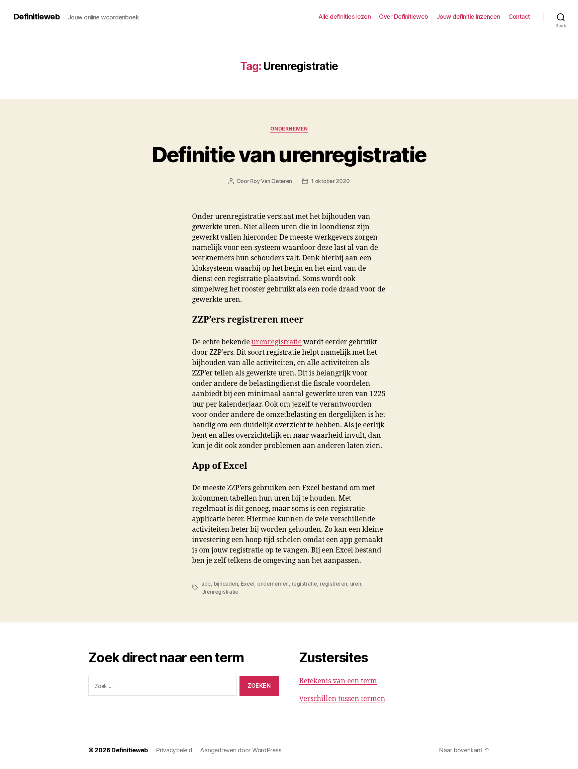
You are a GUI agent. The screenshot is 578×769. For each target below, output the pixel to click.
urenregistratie (277, 342)
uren (355, 583)
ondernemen (273, 583)
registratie (304, 583)
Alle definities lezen (344, 16)
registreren (333, 583)
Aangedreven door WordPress (240, 750)
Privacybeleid (174, 750)
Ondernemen (289, 129)
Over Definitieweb (403, 16)
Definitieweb (36, 17)
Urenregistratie (219, 591)
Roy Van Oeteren (271, 181)
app (206, 583)
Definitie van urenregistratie (289, 154)
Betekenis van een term (338, 681)
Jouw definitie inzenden (468, 16)
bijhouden (226, 583)
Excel (248, 583)
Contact (519, 16)
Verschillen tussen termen (342, 698)
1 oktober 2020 (330, 181)
